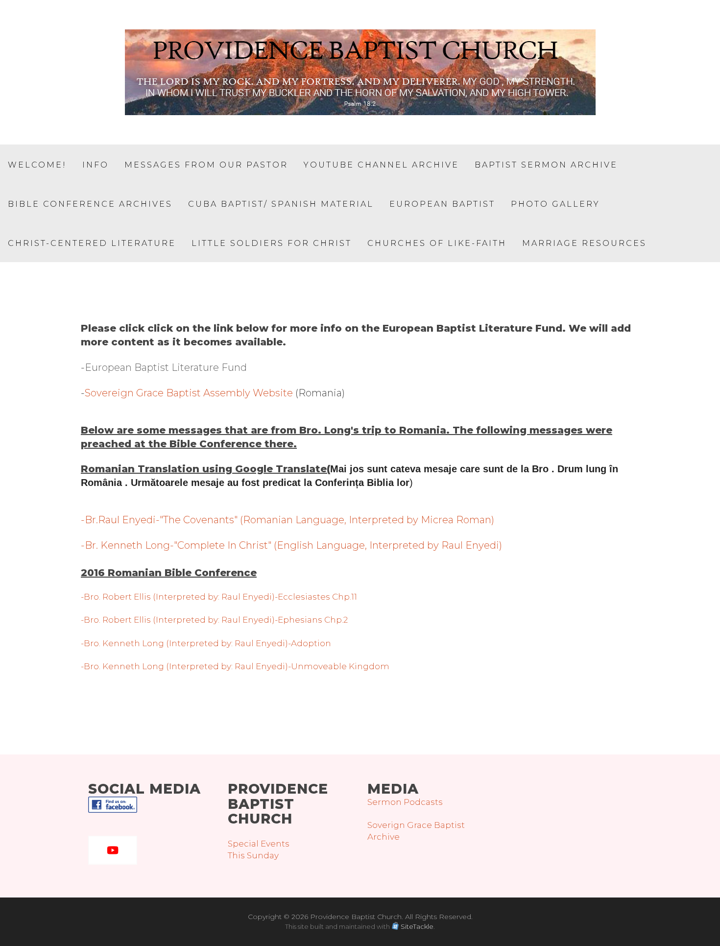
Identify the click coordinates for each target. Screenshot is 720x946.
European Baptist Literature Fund (166, 367)
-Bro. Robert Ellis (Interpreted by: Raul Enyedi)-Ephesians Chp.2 (214, 620)
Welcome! (37, 165)
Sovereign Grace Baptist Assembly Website (189, 393)
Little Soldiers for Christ (272, 243)
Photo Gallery (555, 204)
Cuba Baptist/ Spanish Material (281, 204)
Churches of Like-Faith (436, 243)
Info (95, 165)
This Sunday (253, 855)
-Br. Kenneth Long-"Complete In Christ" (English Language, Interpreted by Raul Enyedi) (291, 545)
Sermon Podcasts (405, 802)
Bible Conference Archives (90, 204)
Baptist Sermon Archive (546, 165)
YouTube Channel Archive (381, 165)
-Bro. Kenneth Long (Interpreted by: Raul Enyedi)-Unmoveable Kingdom (235, 666)
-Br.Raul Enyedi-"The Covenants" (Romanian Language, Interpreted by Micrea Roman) (287, 520)
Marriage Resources (584, 243)
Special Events (258, 844)
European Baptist (442, 204)
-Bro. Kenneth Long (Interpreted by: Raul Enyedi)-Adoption (206, 643)
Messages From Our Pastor (206, 165)
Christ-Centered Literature (92, 243)
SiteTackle (417, 926)
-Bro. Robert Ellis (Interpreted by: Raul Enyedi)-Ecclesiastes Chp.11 (219, 597)
